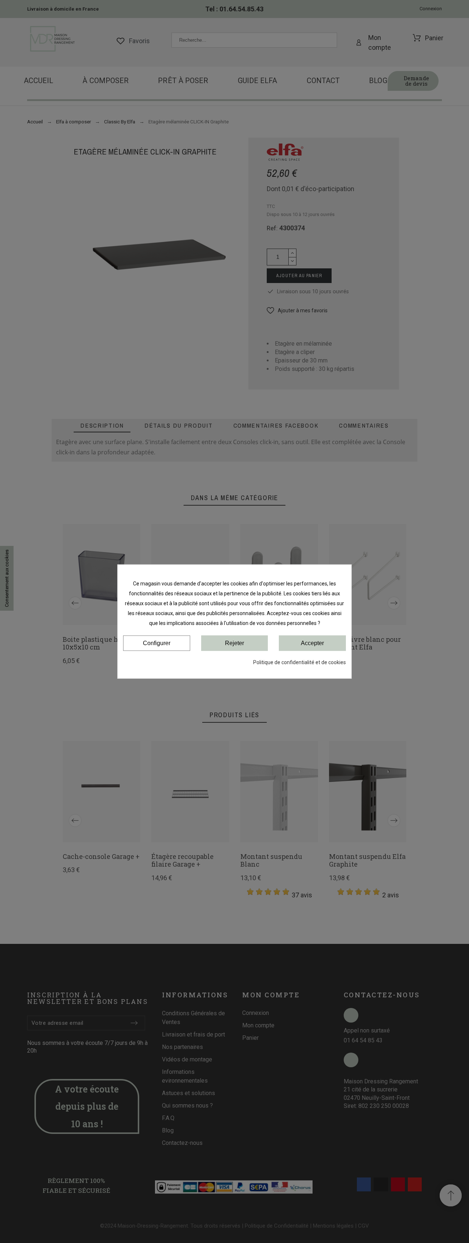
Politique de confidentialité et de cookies (299, 662)
